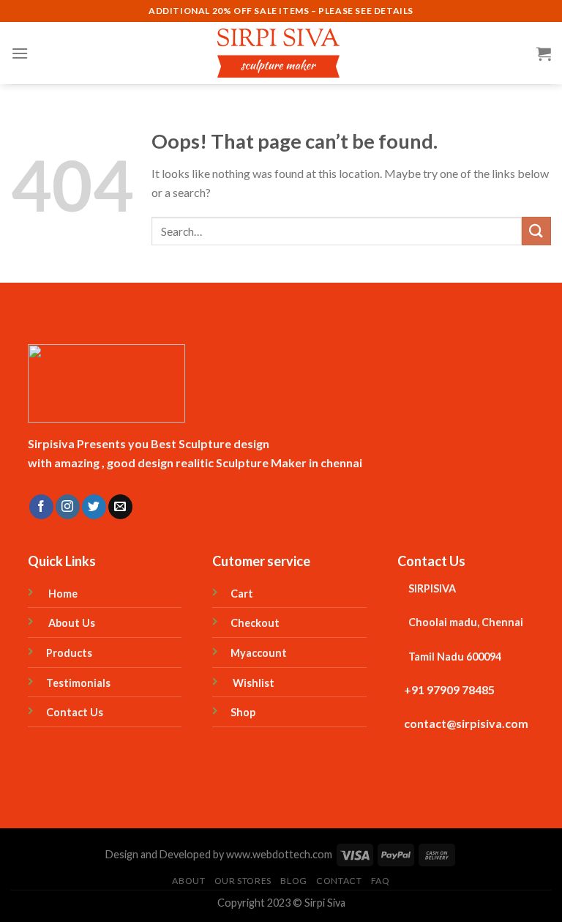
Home (62, 593)
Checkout (255, 623)
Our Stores (242, 880)
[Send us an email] (120, 506)
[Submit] (536, 231)
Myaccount (259, 653)
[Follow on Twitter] (94, 506)
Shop (245, 712)
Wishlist (255, 683)
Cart (242, 593)
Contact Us (74, 712)
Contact (338, 880)
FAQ (380, 880)
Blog (293, 880)
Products (69, 653)
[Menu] (20, 53)
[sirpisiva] (281, 53)
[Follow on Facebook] (41, 506)
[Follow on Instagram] (68, 506)
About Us (70, 623)
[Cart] (543, 53)
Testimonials (78, 683)
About (188, 880)
